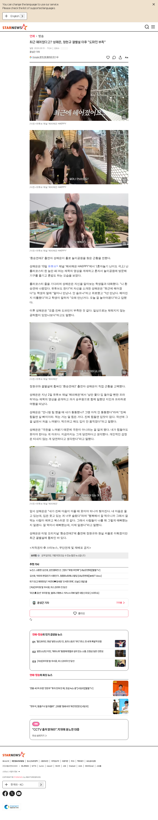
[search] (146, 26)
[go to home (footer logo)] (14, 754)
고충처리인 (44, 761)
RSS (72, 761)
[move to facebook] (5, 793)
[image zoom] (124, 117)
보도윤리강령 (91, 761)
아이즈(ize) (89, 766)
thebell (72, 766)
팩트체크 (80, 761)
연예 (32, 36)
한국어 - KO (17, 784)
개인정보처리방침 (18, 761)
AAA (80, 766)
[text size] (126, 57)
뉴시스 (41, 766)
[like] (108, 57)
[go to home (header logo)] (15, 26)
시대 (64, 766)
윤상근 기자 (35, 52)
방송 (41, 36)
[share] (120, 57)
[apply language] (22, 16)
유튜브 (52, 266)
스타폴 (99, 766)
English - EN (18, 16)
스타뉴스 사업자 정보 (9, 772)
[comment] (114, 57)
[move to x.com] (12, 793)
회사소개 (5, 761)
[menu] (153, 26)
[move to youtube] (19, 793)
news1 (49, 766)
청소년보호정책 (32, 761)
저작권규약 (55, 761)
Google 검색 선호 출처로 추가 (44, 57)
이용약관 (65, 761)
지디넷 (57, 766)
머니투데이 (25, 766)
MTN (34, 766)
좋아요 (81, 613)
